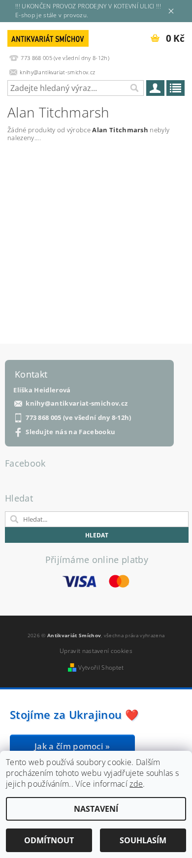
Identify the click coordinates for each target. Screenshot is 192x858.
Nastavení (96, 808)
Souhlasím (143, 840)
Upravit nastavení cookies (96, 651)
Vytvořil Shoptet (101, 667)
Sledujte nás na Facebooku (70, 432)
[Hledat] (134, 88)
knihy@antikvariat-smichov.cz (77, 403)
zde (136, 783)
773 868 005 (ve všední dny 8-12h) (78, 418)
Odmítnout (49, 840)
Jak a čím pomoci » (72, 746)
